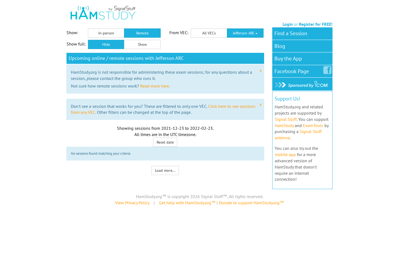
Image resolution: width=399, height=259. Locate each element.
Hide (106, 44)
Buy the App (288, 58)
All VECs (209, 33)
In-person (106, 33)
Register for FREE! (315, 24)
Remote (142, 33)
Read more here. (155, 86)
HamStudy (284, 125)
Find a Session (290, 33)
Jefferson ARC (244, 33)
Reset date (165, 142)
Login (288, 24)
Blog (279, 46)
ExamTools (313, 125)
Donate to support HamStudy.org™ (251, 202)
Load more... (165, 170)
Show (142, 44)
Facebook (291, 71)
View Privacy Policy (132, 202)
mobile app (285, 154)
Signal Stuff (286, 119)
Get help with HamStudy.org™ (187, 202)
